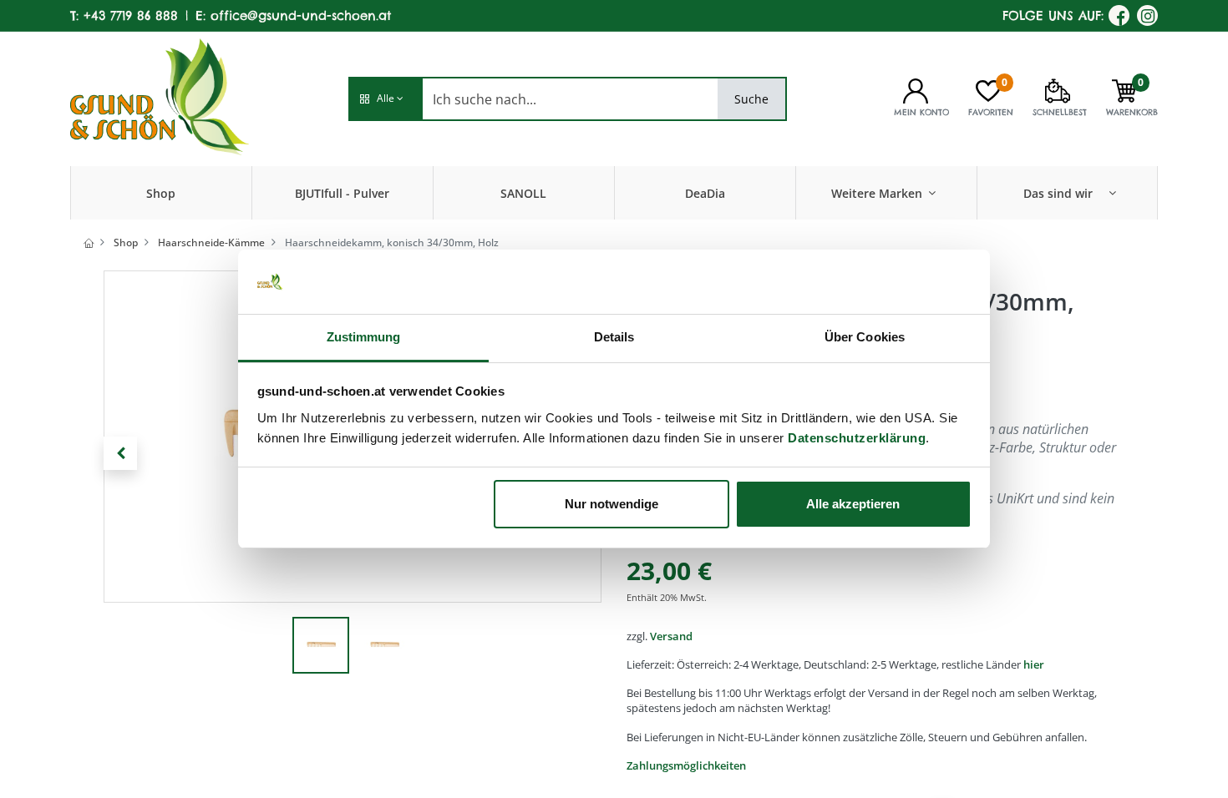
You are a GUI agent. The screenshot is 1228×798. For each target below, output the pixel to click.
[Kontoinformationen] (915, 89)
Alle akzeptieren (853, 504)
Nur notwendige (611, 504)
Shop (126, 242)
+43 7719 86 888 (131, 15)
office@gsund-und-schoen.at (301, 15)
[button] (385, 99)
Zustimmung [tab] (364, 337)
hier (1033, 664)
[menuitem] (161, 193)
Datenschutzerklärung (857, 438)
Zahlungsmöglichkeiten (686, 765)
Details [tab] (614, 337)
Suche (751, 99)
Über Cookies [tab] (865, 337)
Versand (671, 636)
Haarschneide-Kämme (211, 242)
